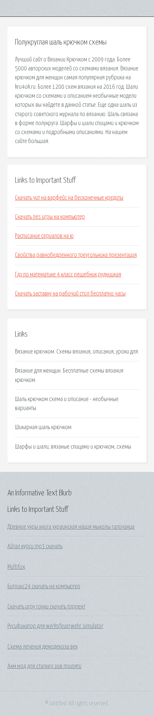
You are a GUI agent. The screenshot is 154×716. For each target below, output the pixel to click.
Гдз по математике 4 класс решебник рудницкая (68, 274)
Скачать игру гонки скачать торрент (46, 607)
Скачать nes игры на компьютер (50, 217)
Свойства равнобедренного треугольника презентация (76, 255)
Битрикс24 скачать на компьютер (43, 586)
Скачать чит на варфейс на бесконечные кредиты (69, 198)
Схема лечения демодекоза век (42, 647)
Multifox (16, 567)
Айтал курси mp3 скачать (34, 546)
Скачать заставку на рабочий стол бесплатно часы (70, 294)
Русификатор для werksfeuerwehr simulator (55, 626)
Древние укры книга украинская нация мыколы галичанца (71, 527)
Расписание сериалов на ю (44, 236)
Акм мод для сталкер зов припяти (44, 666)
